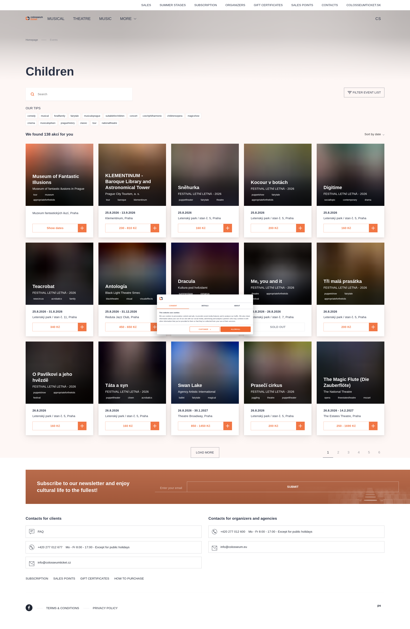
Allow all (235, 329)
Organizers (235, 5)
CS (378, 18)
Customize (203, 329)
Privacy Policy (105, 608)
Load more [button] (205, 452)
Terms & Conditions (62, 608)
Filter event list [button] (367, 92)
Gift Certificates (268, 5)
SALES (146, 5)
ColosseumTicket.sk (363, 5)
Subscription (205, 5)
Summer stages (173, 5)
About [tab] (237, 305)
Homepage (32, 39)
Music (105, 18)
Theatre (82, 18)
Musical (55, 18)
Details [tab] (205, 305)
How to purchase (129, 578)
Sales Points (302, 5)
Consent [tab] (173, 305)
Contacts (330, 5)
